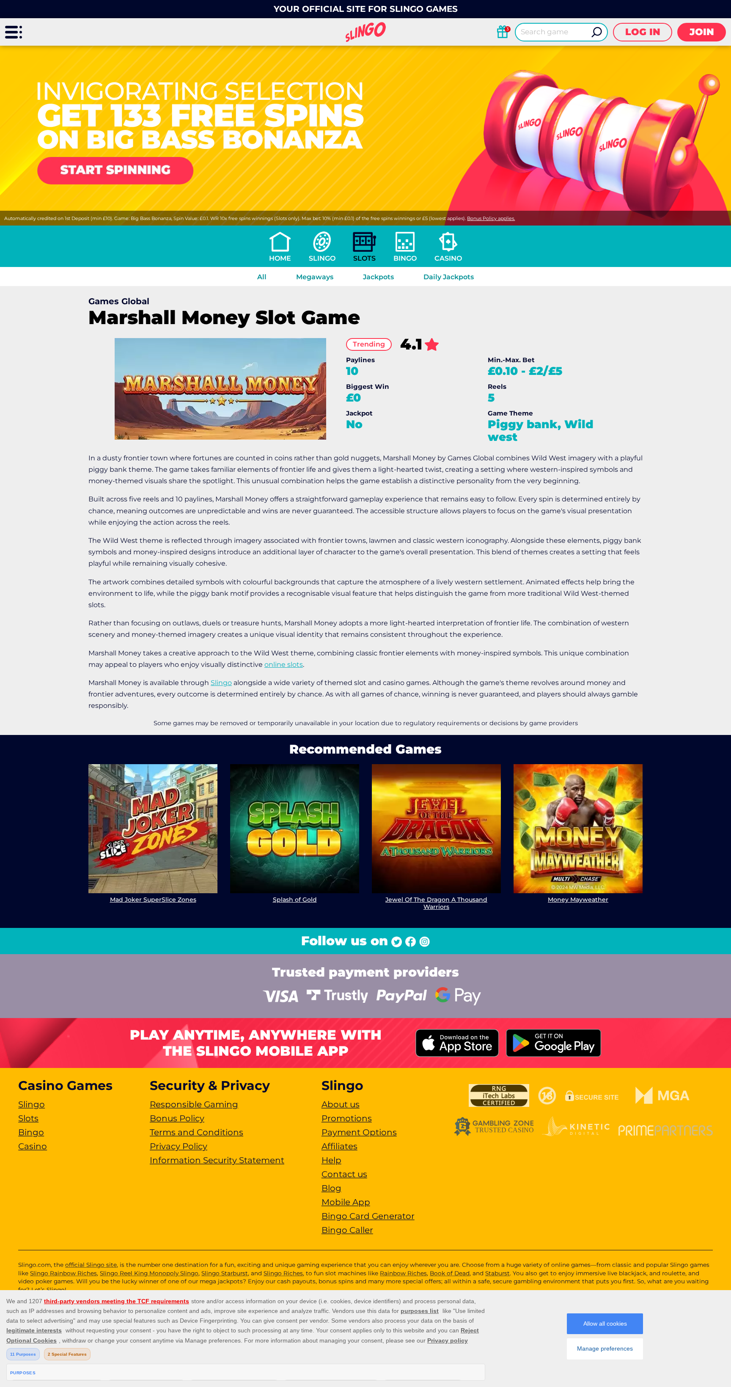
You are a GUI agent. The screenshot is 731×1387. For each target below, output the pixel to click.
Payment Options (359, 1132)
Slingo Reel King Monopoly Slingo (149, 1273)
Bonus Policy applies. (491, 218)
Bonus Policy (177, 1118)
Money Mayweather (578, 899)
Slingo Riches (283, 1273)
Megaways (314, 277)
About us (341, 1104)
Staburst (497, 1273)
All (262, 277)
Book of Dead (450, 1273)
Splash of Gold (295, 899)
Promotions (347, 1118)
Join (702, 32)
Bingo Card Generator (368, 1216)
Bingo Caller (347, 1230)
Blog (331, 1188)
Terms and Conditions (196, 1132)
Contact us (344, 1174)
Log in (642, 32)
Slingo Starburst (224, 1273)
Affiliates (339, 1146)
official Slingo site (91, 1264)
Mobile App (346, 1202)
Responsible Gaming (194, 1104)
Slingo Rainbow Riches (63, 1273)
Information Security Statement (217, 1160)
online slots (283, 664)
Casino (448, 258)
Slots (364, 258)
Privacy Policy (178, 1146)
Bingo (405, 258)
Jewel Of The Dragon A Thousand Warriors (436, 903)
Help (331, 1160)
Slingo (322, 258)
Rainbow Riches (403, 1273)
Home (280, 258)
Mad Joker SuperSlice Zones (153, 899)
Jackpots (378, 277)
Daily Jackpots (448, 277)
